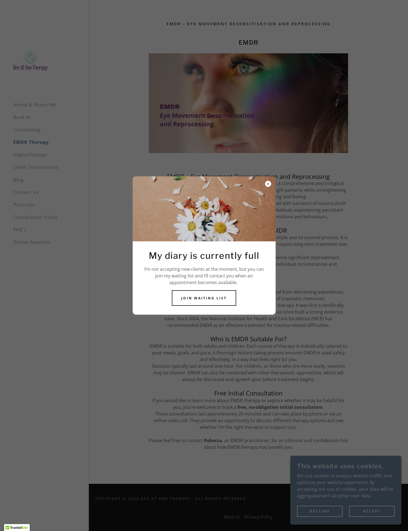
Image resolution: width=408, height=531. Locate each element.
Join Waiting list (204, 298)
